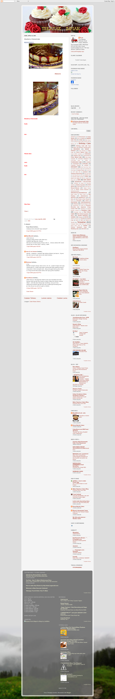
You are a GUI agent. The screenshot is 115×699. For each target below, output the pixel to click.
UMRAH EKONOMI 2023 (73, 630)
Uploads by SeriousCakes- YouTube (36, 574)
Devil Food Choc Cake (86, 167)
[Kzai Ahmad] (72, 83)
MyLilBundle (29, 236)
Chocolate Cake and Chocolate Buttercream (36, 576)
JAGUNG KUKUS (77, 552)
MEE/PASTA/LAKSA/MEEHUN (79, 192)
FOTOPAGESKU (77, 567)
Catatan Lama (62, 298)
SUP (77, 220)
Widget (77, 113)
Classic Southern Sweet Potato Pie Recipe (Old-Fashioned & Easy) (80, 369)
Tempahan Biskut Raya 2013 (77, 224)
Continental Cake (76, 162)
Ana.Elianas (29, 277)
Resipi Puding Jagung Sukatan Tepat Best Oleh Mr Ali (80, 249)
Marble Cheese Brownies (82, 189)
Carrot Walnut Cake (82, 152)
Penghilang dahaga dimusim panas (83, 259)
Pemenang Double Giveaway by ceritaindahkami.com (75, 676)
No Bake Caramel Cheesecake (80, 390)
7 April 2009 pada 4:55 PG (33, 246)
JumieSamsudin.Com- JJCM (81, 317)
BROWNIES (77, 149)
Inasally (75, 556)
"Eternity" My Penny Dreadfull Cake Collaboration (80, 432)
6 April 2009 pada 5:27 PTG (33, 231)
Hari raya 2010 (88, 173)
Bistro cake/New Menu (85, 147)
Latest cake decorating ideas (81, 501)
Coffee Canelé (82, 302)
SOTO (77, 218)
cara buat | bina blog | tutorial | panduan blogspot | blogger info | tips (72, 640)
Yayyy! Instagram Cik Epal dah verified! (83, 334)
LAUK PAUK (80, 186)
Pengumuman (75, 205)
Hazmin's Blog (77, 324)
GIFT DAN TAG (76, 171)
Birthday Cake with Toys (83, 146)
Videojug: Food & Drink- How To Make (37, 590)
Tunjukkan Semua (87, 311)
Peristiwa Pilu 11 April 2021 (79, 467)
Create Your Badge (75, 84)
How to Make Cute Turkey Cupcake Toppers (71, 600)
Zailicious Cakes (74, 70)
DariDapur (75, 247)
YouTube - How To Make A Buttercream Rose (38, 580)
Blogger (69, 692)
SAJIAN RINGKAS (83, 215)
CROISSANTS (76, 533)
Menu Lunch (83, 194)
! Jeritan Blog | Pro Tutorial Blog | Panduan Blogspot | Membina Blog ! (73, 628)
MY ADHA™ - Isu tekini (79, 279)
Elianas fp (58, 73)
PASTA (87, 200)
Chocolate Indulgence (83, 158)
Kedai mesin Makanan (79, 235)
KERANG (76, 183)
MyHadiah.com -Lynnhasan (80, 453)
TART (81, 220)
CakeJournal (64, 599)
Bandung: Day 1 (64, 619)
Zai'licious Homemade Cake (81, 121)
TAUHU (87, 220)
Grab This (74, 113)
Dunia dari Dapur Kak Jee (80, 290)
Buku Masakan (82, 150)
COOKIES (88, 162)
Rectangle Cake (77, 212)
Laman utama (46, 298)
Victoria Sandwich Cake (79, 227)
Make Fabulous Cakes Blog (80, 402)
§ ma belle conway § (66, 674)
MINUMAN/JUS (84, 196)
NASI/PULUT (82, 197)
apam (78, 138)
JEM (83, 178)
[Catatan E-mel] (54, 219)
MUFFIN (73, 197)
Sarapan (81, 217)
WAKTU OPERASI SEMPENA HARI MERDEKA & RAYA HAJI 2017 (80, 238)
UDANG (85, 225)
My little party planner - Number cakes (79, 518)
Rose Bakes (76, 366)
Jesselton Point (83, 351)
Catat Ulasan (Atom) (35, 301)
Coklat (86, 160)
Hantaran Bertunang (76, 173)
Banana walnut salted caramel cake (82, 141)
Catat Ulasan (29, 291)
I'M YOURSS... (77, 342)
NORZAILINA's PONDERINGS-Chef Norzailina (78, 465)
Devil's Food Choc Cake (77, 168)
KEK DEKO (87, 180)
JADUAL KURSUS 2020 (66, 604)
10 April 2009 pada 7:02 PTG (34, 288)
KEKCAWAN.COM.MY (79, 447)
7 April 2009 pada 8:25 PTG (33, 272)
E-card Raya (86, 168)
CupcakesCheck (65, 618)
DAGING (86, 165)
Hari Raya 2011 (75, 174)
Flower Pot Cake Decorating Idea (81, 502)
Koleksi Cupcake (80, 184)
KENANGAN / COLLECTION (83, 181)
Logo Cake (87, 186)
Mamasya (28, 262)
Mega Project (74, 194)
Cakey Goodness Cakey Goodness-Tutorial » (79, 394)
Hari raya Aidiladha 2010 (86, 174)
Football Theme (80, 170)
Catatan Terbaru (30, 298)
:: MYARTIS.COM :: (78, 375)
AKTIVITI (73, 136)
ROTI (72, 215)
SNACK (72, 218)
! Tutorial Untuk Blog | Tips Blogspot (71, 663)
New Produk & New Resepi (82, 199)
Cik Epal (75, 331)
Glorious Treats (77, 388)
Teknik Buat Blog (65, 652)
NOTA (72, 200)
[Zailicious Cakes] (71, 72)
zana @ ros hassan (31, 251)
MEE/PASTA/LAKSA (75, 191)
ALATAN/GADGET (81, 136)
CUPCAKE (85, 163)
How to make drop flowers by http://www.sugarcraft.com (42, 585)
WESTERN (83, 228)
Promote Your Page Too (76, 73)
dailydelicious (77, 301)
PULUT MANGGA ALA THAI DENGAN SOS (84, 293)
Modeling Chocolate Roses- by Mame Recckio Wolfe (73, 610)
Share (26, 211)
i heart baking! (77, 494)
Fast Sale (73, 170)
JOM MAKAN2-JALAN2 (79, 350)
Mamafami (76, 532)
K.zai (81, 37)
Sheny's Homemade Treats (80, 510)
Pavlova (76, 203)
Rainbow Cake (86, 210)
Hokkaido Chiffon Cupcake (77, 176)
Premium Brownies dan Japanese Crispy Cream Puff (81, 207)
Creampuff (76, 163)
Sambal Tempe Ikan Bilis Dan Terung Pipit (84, 271)
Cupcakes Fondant (76, 165)
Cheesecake (86, 155)
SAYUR (86, 217)
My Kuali (75, 257)
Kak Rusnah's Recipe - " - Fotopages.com (80, 538)
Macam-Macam (75, 188)
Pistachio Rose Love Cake (79, 403)
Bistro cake (76, 147)
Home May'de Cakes (78, 425)
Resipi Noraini (65, 603)
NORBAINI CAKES (78, 471)
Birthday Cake (85, 143)
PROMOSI (83, 208)
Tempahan (81, 222)
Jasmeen (75, 546)
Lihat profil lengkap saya (77, 51)
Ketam (82, 183)
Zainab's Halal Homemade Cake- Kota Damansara (80, 442)
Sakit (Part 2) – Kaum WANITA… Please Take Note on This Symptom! (81, 345)
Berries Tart (73, 143)
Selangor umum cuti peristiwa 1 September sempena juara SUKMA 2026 (84, 282)
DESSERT (74, 167)
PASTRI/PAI (74, 202)
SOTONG (83, 218)
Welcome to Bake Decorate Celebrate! (37, 588)
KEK (29, 220)
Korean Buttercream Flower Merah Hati (70, 615)
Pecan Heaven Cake (86, 203)
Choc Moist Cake (76, 157)
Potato (82, 205)
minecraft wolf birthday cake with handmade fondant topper (81, 496)
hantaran (85, 171)
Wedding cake (75, 228)
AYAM (80, 140)
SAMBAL (73, 217)
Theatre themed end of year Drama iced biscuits (79, 397)
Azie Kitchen (76, 268)
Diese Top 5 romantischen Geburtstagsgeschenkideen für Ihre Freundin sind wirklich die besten (80, 457)
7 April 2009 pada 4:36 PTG (33, 257)
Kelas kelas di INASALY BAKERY (81, 558)
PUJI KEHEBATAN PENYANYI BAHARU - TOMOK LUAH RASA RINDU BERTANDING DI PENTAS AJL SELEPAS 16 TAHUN (81, 380)
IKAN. (86, 176)
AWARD (83, 138)
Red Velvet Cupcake (82, 214)
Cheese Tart (77, 155)
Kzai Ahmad (73, 79)
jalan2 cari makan (75, 178)
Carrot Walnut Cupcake (76, 153)
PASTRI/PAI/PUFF (86, 202)
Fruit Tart (89, 170)
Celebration (88, 153)
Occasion (78, 200)
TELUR (72, 222)
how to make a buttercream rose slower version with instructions (41, 581)
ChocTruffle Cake (75, 160)
